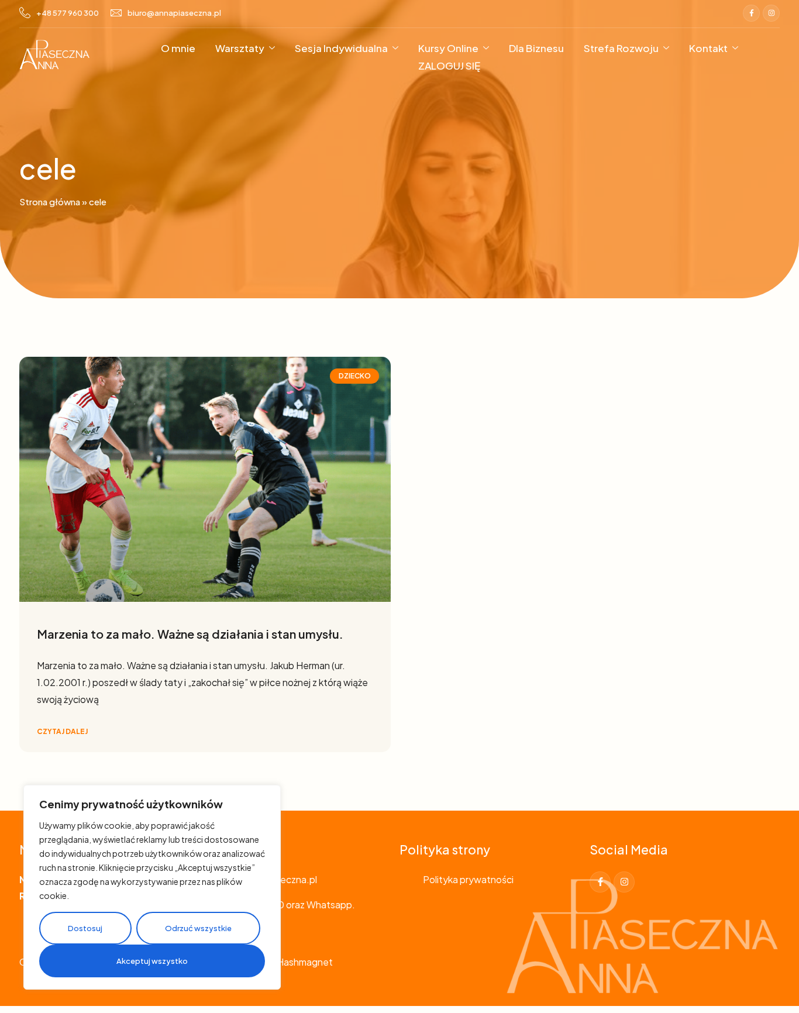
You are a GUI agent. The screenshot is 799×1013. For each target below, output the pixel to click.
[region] (152, 887)
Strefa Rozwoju (621, 48)
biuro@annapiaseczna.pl (174, 13)
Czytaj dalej (62, 731)
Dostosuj (85, 928)
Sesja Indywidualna (341, 48)
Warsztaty (239, 48)
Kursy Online (448, 48)
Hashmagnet (305, 962)
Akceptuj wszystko (152, 961)
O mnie (178, 48)
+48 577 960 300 (67, 13)
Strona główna (49, 201)
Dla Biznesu (536, 48)
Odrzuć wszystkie (198, 928)
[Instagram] (771, 13)
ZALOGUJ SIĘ (449, 65)
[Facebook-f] (751, 13)
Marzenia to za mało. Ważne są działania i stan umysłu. (190, 633)
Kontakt (708, 48)
